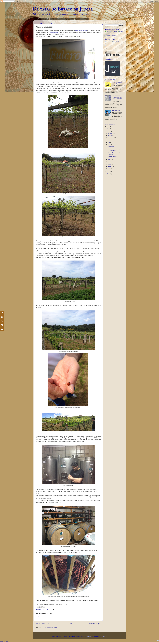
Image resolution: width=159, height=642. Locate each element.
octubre (110, 135)
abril (109, 161)
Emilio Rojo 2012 (116, 110)
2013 (108, 174)
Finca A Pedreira (53, 32)
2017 (108, 126)
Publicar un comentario (44, 616)
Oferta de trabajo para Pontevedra (117, 83)
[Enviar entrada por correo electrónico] (53, 609)
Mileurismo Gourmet (81, 30)
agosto (110, 140)
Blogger (105, 636)
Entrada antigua (95, 623)
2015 (108, 131)
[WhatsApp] (2, 321)
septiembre (111, 137)
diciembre (110, 133)
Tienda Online (68, 19)
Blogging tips (4, 641)
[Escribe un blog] (39, 607)
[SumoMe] (2, 329)
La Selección (111, 146)
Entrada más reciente (43, 623)
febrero (110, 166)
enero (109, 168)
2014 (108, 171)
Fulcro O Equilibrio (112, 156)
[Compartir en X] (41, 607)
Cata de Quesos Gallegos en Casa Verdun (115, 149)
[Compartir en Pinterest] (44, 607)
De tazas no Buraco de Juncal (63, 9)
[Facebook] (2, 313)
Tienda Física (55, 19)
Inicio (70, 623)
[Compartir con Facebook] (42, 607)
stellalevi (89, 636)
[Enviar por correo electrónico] (37, 607)
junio (109, 144)
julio (109, 142)
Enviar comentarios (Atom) (50, 627)
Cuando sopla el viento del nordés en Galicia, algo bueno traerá (117, 98)
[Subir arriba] (158, 641)
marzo (110, 164)
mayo (109, 159)
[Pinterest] (2, 325)
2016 (108, 128)
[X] (2, 317)
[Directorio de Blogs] (110, 35)
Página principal (42, 19)
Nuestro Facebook (82, 19)
